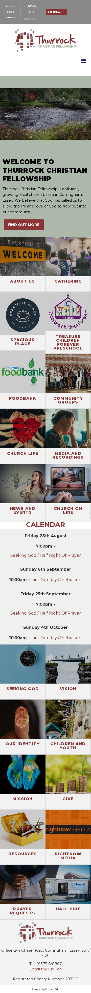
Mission (22, 798)
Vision (68, 688)
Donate (56, 11)
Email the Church (46, 969)
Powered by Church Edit (46, 989)
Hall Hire (68, 909)
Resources (22, 853)
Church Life (22, 453)
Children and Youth (68, 745)
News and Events (22, 510)
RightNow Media (68, 855)
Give (68, 798)
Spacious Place (22, 341)
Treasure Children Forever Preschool (68, 342)
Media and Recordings (68, 455)
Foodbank (22, 398)
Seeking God (22, 688)
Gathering (68, 281)
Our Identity (23, 743)
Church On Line (68, 510)
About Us (22, 281)
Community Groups (68, 400)
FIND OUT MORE (23, 224)
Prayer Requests (22, 911)
